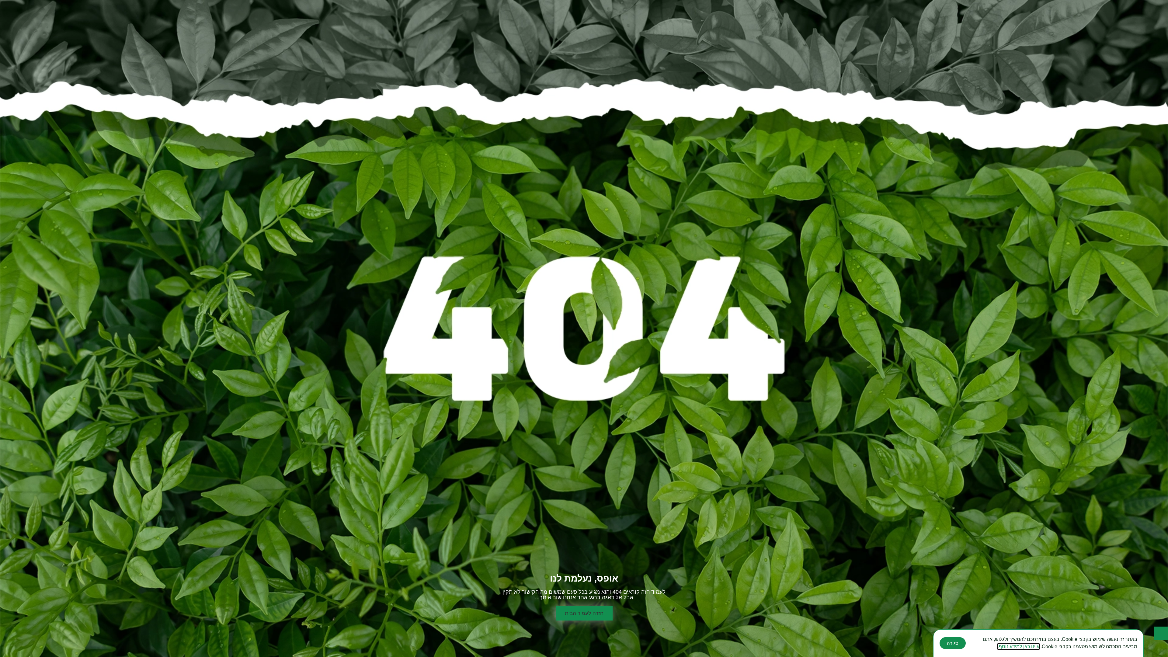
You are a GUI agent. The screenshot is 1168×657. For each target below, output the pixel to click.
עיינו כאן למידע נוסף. (1018, 646)
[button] (584, 613)
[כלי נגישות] (1161, 633)
